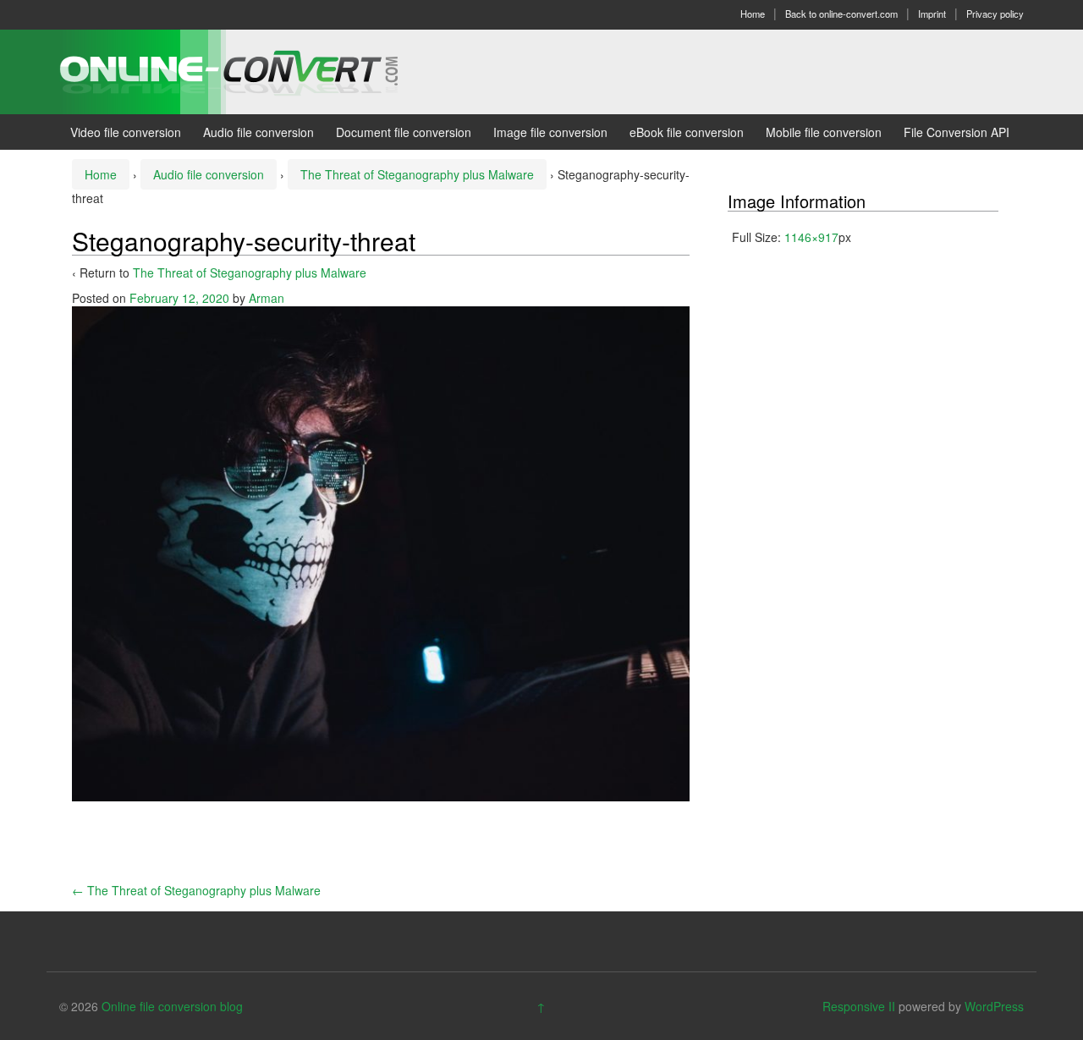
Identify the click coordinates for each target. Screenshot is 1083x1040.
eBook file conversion (686, 132)
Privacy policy (995, 13)
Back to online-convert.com (841, 13)
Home (752, 13)
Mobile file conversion (824, 132)
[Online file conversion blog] (254, 70)
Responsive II (858, 1006)
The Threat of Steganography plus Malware (417, 174)
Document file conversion (403, 132)
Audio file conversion (258, 132)
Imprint (932, 13)
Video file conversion (125, 132)
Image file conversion (550, 132)
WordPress (994, 1006)
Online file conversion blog (172, 1006)
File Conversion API (956, 132)
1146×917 (811, 236)
